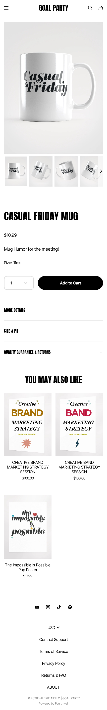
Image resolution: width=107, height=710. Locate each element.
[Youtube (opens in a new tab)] (37, 607)
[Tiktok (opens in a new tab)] (59, 607)
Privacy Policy (53, 663)
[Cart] (101, 8)
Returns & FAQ (53, 675)
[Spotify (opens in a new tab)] (69, 607)
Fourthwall (61, 703)
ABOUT (53, 687)
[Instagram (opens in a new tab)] (48, 607)
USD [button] (51, 627)
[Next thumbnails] (100, 171)
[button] (53, 310)
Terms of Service (53, 651)
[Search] (90, 8)
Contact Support (53, 639)
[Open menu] (6, 8)
